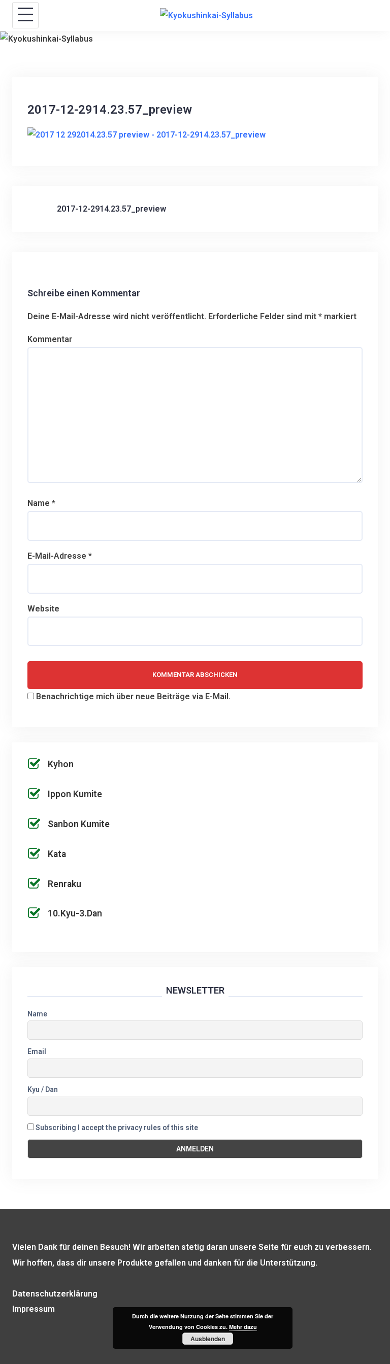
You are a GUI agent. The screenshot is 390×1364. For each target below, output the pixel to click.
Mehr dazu (243, 1327)
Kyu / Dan (42, 1089)
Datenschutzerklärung (55, 1294)
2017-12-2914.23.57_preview (111, 209)
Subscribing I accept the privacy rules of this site (116, 1127)
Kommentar (49, 339)
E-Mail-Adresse (59, 556)
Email (36, 1051)
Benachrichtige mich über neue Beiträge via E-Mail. (133, 696)
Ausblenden (207, 1338)
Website (43, 608)
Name (41, 503)
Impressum (33, 1309)
